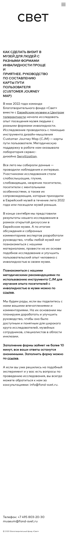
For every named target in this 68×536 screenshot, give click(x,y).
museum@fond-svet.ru (20, 521)
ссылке (8, 292)
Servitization (27, 156)
